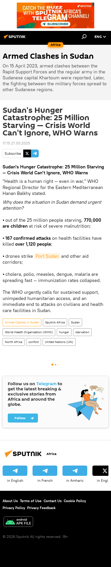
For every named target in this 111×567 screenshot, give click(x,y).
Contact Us (53, 501)
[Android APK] (18, 522)
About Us (10, 501)
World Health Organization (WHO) (29, 332)
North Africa (13, 342)
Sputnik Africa (55, 322)
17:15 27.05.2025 (16, 143)
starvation (82, 332)
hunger (64, 332)
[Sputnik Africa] (15, 38)
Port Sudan (47, 256)
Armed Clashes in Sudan (22, 322)
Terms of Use (31, 501)
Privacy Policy (14, 507)
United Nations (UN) (59, 342)
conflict (33, 342)
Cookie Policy (75, 501)
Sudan (75, 322)
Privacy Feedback (41, 507)
